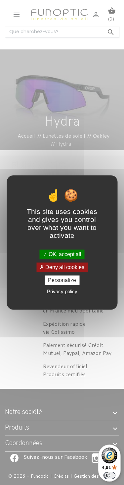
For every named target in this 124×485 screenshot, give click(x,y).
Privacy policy (62, 292)
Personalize (62, 280)
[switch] (109, 475)
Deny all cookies (64, 267)
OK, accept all (64, 254)
